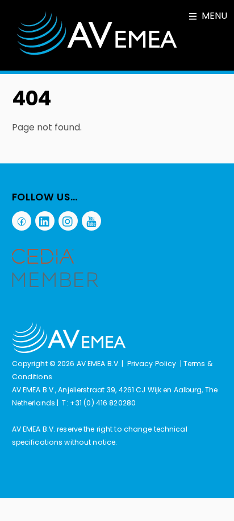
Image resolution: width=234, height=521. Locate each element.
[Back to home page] (69, 350)
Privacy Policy (152, 363)
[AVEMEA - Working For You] (97, 53)
